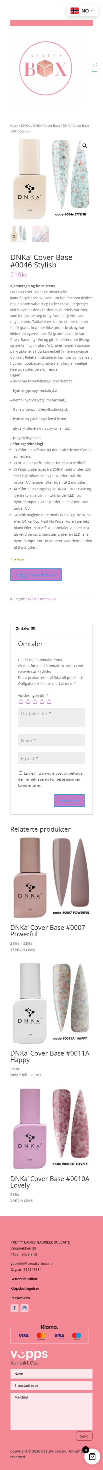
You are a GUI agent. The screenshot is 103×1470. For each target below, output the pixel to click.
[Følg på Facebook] (14, 1308)
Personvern (20, 1298)
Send (84, 1436)
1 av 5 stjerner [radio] (21, 702)
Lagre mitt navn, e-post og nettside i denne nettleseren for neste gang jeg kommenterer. (51, 779)
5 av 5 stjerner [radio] (49, 702)
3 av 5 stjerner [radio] (35, 702)
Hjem (14, 125)
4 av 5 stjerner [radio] (42, 702)
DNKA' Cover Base (46, 125)
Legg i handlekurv (36, 574)
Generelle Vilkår (24, 1279)
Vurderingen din (33, 695)
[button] (84, 145)
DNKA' (25, 125)
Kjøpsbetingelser (24, 1288)
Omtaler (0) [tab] (25, 628)
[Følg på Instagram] (24, 1308)
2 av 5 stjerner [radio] (28, 702)
